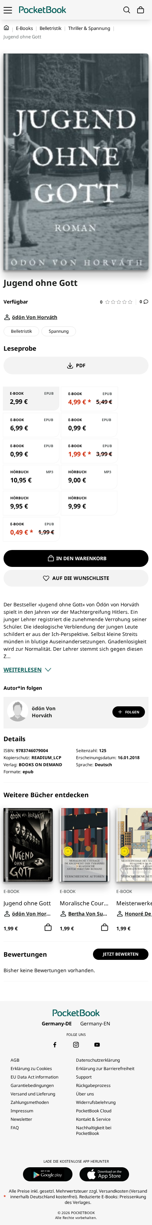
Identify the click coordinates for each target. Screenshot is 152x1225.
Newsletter (21, 1119)
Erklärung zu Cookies (32, 1068)
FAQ (15, 1128)
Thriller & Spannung (89, 28)
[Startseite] (42, 9)
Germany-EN (95, 1023)
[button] (118, 302)
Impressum (22, 1111)
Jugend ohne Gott (27, 903)
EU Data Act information (34, 1077)
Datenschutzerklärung (98, 1060)
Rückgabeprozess (93, 1085)
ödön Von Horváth (43, 712)
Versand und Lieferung (33, 1094)
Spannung (59, 331)
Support (84, 1077)
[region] (76, 862)
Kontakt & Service (93, 1119)
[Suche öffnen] (126, 9)
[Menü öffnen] (8, 10)
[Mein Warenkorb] (140, 10)
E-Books (24, 28)
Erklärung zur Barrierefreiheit (105, 1068)
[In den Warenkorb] (48, 927)
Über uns (85, 1094)
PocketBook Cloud (93, 1111)
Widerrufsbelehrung (96, 1102)
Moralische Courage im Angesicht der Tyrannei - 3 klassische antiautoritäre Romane (84, 903)
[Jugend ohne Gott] (28, 845)
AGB (15, 1060)
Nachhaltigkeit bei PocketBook (93, 1130)
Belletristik (51, 28)
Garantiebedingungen (32, 1085)
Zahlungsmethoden (30, 1102)
